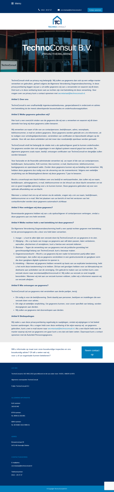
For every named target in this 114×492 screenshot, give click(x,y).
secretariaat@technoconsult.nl (71, 10)
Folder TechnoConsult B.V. (20, 386)
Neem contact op (92, 352)
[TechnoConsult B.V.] (57, 21)
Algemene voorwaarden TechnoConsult (24, 380)
